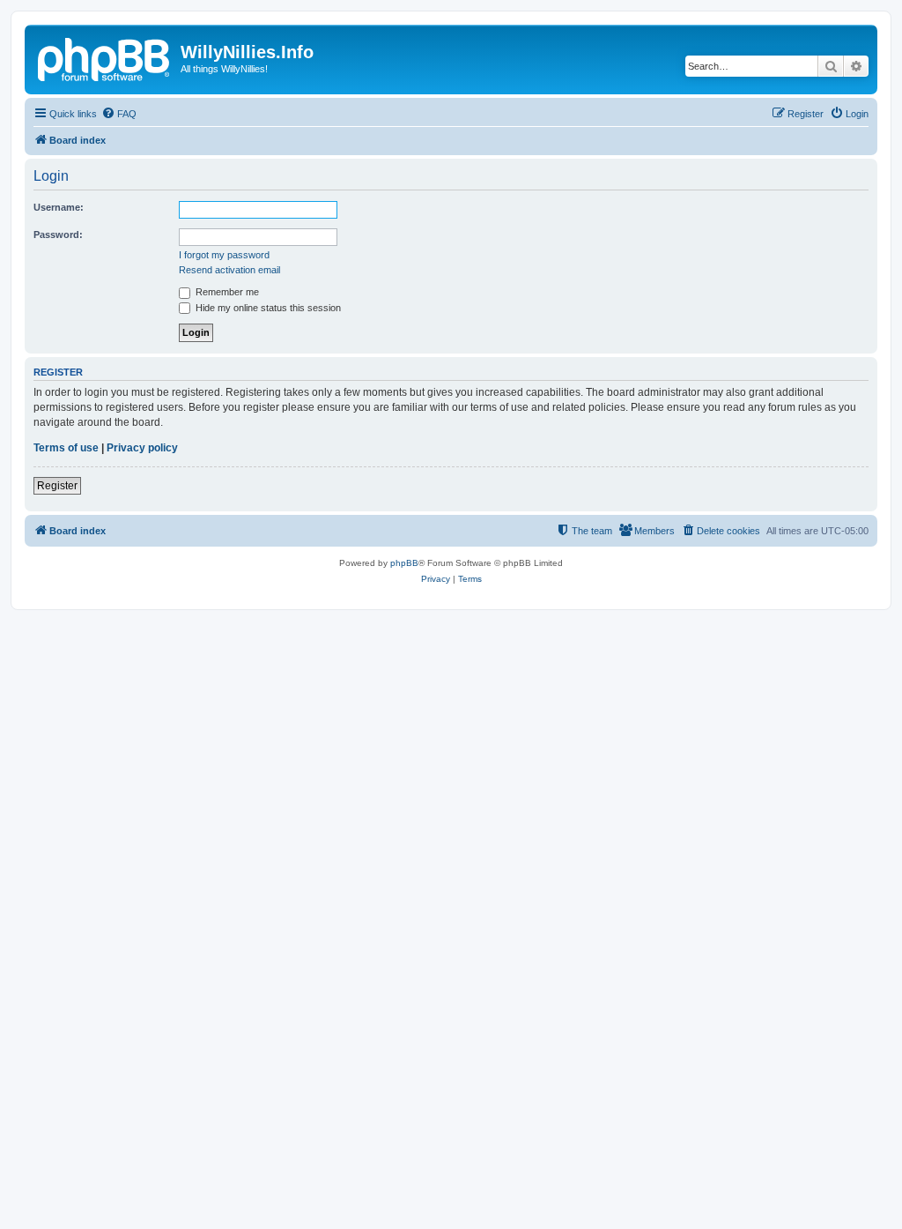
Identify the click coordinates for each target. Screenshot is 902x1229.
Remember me (226, 292)
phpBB (404, 563)
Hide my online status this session (267, 307)
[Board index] (105, 57)
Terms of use (66, 448)
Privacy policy (142, 448)
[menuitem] (119, 113)
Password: (58, 234)
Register (57, 486)
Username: (58, 207)
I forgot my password (224, 255)
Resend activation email (229, 269)
